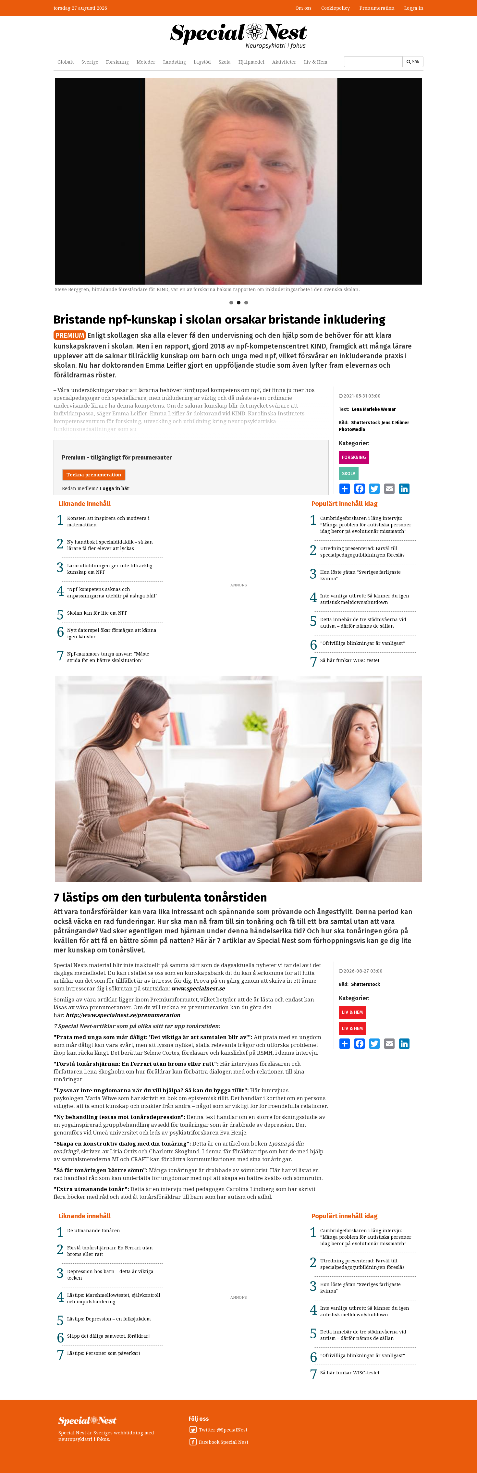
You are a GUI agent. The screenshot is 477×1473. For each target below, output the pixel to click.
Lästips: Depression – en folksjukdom (109, 1318)
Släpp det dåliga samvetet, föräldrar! (108, 1336)
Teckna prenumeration (94, 474)
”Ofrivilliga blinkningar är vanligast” (362, 643)
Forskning (117, 62)
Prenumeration (377, 8)
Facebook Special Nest (223, 1442)
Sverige (89, 62)
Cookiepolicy (335, 8)
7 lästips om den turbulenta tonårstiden (160, 897)
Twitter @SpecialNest (223, 1429)
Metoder (146, 62)
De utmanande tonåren (93, 1230)
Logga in (413, 8)
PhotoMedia (352, 429)
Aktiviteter (284, 62)
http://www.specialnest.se (101, 1015)
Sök (415, 61)
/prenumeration (158, 1015)
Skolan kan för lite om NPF (97, 613)
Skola (225, 62)
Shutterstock (365, 422)
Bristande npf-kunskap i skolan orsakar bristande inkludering (219, 320)
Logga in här (114, 488)
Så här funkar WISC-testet (349, 660)
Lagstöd (202, 62)
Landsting (174, 62)
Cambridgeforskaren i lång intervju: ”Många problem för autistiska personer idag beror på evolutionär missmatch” (365, 525)
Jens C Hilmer (395, 422)
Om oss (304, 8)
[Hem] (238, 35)
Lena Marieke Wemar (374, 409)
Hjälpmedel (251, 62)
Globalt (65, 62)
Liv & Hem (315, 62)
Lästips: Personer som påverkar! (103, 1353)
